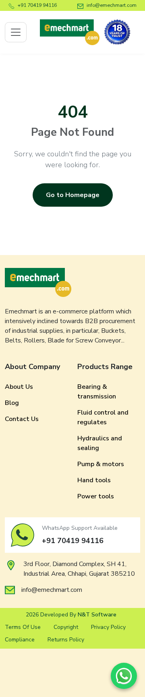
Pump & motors (100, 464)
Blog (12, 402)
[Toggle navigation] (16, 32)
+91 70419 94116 (37, 5)
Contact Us (22, 419)
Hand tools (94, 480)
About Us (19, 386)
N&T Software (97, 614)
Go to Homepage (72, 195)
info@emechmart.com (112, 5)
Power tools (95, 496)
